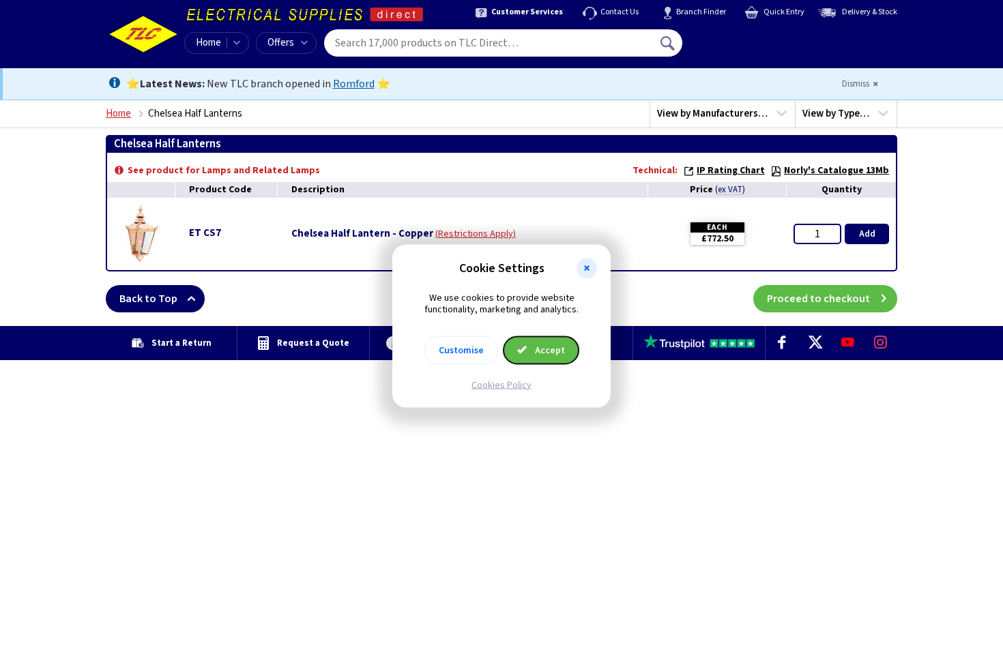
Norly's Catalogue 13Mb (836, 170)
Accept (549, 350)
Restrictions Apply (475, 234)
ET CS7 (205, 233)
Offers (280, 42)
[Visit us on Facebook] (782, 343)
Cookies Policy (501, 384)
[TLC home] (143, 34)
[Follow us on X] (814, 343)
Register (744, 48)
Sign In (754, 38)
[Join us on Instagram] (880, 343)
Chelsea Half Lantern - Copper (362, 234)
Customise (461, 350)
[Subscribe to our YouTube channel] (847, 343)
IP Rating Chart (731, 170)
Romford (354, 83)
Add (867, 234)
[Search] (668, 43)
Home (208, 42)
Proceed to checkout (818, 298)
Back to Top (148, 298)
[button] (587, 268)
